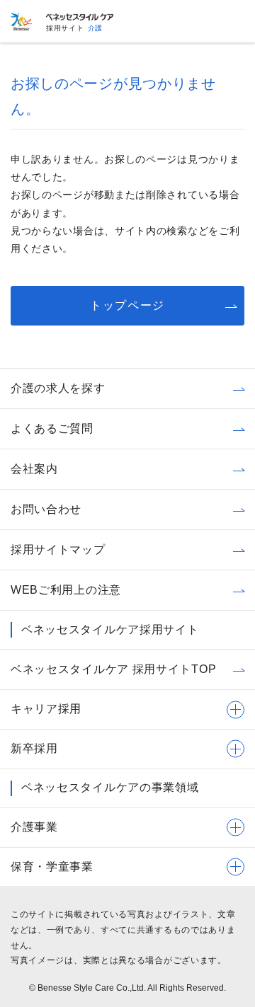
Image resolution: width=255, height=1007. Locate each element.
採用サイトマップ (58, 549)
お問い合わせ (46, 509)
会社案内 (34, 469)
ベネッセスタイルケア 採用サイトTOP (113, 669)
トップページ (127, 305)
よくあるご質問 (52, 428)
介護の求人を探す (58, 388)
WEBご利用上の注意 (66, 590)
